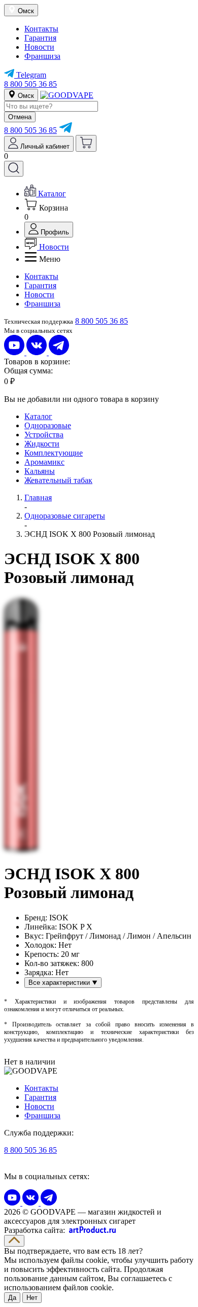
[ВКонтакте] (37, 352)
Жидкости (41, 443)
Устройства (43, 434)
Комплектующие (53, 453)
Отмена (19, 117)
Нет (32, 1297)
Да (12, 1297)
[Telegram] (65, 130)
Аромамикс (44, 462)
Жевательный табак (58, 480)
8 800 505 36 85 (30, 84)
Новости (39, 47)
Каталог (38, 416)
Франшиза (42, 56)
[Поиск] (13, 169)
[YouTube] (15, 352)
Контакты (41, 28)
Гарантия (40, 37)
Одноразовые (47, 425)
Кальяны (39, 471)
